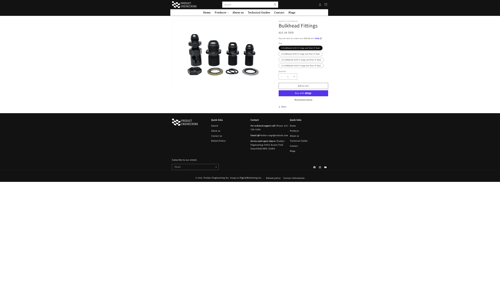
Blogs (292, 151)
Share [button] (283, 107)
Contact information (294, 178)
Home (293, 125)
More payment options (303, 99)
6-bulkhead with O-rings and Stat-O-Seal (300, 48)
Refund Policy (218, 141)
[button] (221, 12)
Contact (294, 146)
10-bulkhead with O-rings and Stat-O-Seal (301, 60)
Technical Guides (299, 141)
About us (215, 131)
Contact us (216, 136)
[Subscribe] (216, 167)
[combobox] (250, 5)
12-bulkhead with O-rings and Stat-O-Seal (301, 66)
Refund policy (273, 178)
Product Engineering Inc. (217, 178)
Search (214, 125)
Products (294, 131)
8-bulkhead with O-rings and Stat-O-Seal (300, 54)
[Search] (275, 4)
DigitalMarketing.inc (251, 178)
